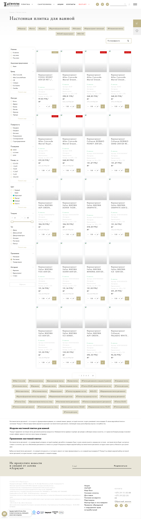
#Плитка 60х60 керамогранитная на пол (96, 386)
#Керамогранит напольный (94, 29)
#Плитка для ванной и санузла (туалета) (96, 381)
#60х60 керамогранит (65, 34)
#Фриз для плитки (49, 386)
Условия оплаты (91, 493)
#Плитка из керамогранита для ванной (96, 402)
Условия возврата (92, 498)
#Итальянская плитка (115, 29)
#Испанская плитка (36, 381)
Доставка (88, 495)
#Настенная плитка (40, 391)
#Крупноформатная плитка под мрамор (30, 397)
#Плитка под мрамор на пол (86, 397)
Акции (87, 486)
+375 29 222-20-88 (122, 497)
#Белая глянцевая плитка (68, 386)
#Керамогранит (56, 391)
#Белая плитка (72, 381)
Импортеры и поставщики (96, 502)
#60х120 (93, 391)
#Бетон (32, 29)
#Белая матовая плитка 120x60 (72, 407)
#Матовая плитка (22, 391)
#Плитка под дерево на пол (76, 391)
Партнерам (89, 500)
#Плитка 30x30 (120, 402)
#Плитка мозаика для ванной (23, 407)
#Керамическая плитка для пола (60, 397)
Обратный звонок (123, 501)
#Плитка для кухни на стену (48, 407)
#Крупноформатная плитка (59, 29)
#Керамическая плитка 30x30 (99, 407)
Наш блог (88, 490)
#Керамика (35, 386)
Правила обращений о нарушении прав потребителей (93, 507)
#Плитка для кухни (121, 386)
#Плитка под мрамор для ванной (113, 397)
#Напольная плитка (20, 386)
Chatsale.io (4, 517)
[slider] (12, 222)
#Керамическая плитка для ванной (112, 391)
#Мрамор (22, 29)
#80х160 (80, 34)
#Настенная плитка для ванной (67, 402)
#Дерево (42, 29)
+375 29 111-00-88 (123, 493)
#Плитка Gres (20, 402)
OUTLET (87, 488)
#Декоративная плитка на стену (40, 402)
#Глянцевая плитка (121, 381)
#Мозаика (77, 29)
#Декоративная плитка (55, 381)
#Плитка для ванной (121, 407)
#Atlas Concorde (19, 381)
